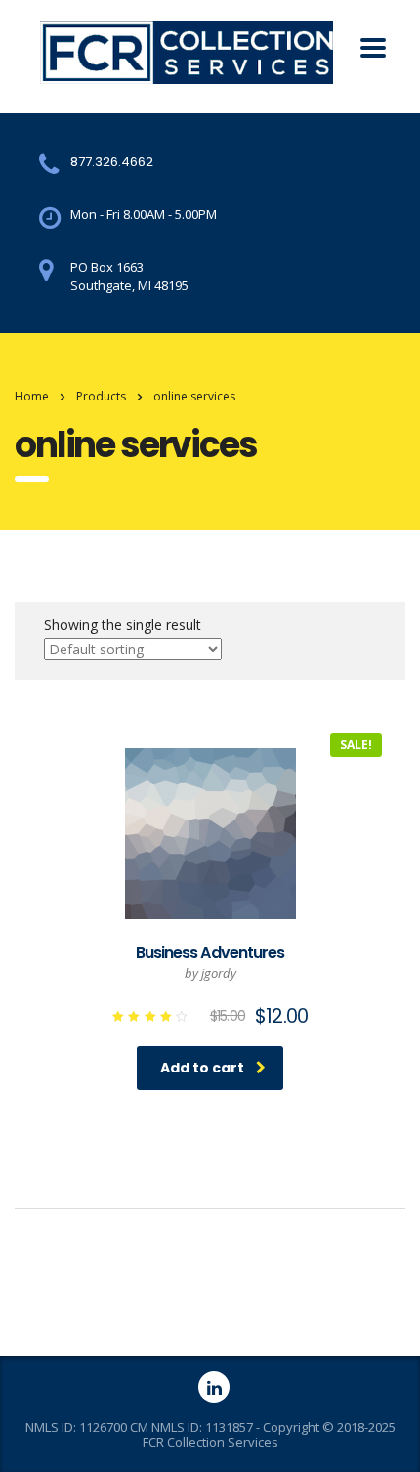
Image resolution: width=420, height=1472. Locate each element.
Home (32, 396)
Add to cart (202, 1067)
